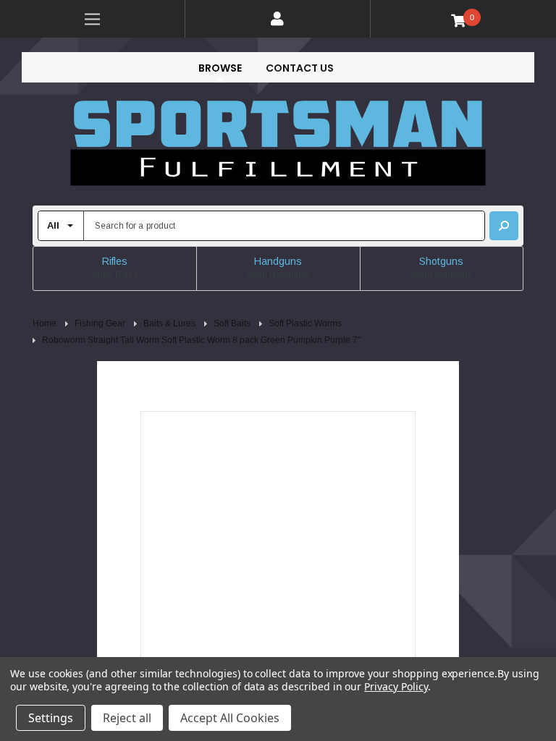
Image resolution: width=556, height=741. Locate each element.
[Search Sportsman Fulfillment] (503, 225)
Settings (50, 718)
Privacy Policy (395, 686)
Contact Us (300, 68)
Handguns (278, 261)
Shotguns (441, 261)
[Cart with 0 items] (464, 19)
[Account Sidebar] (278, 19)
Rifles (114, 261)
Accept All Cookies (229, 718)
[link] (92, 19)
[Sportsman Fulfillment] (278, 144)
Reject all (127, 718)
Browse (220, 68)
